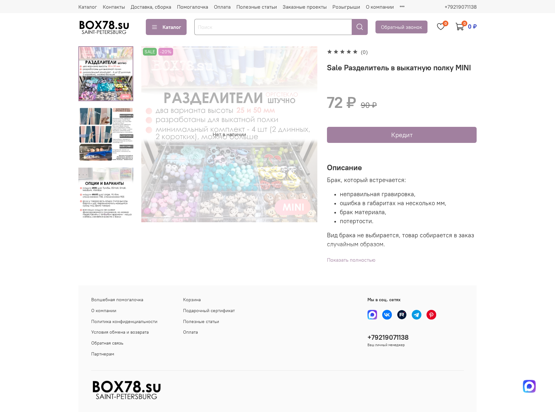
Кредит (402, 135)
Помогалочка (192, 7)
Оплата (222, 7)
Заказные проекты (305, 7)
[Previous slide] (154, 134)
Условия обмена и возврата (120, 332)
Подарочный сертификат (209, 310)
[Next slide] (106, 214)
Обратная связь (107, 343)
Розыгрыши (346, 7)
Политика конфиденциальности (124, 321)
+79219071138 (461, 7)
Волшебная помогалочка (117, 299)
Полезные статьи (256, 7)
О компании (380, 7)
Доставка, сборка (151, 7)
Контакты (114, 7)
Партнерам (102, 354)
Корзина (192, 299)
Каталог (87, 7)
